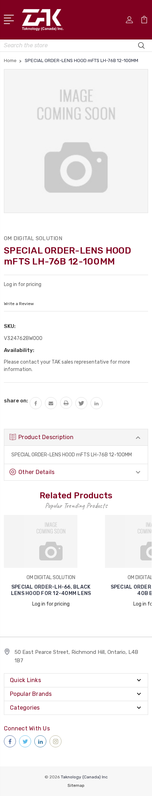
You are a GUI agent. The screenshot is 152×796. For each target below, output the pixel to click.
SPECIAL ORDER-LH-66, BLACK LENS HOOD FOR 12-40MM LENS (51, 590)
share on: (16, 400)
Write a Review (19, 303)
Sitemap (76, 785)
